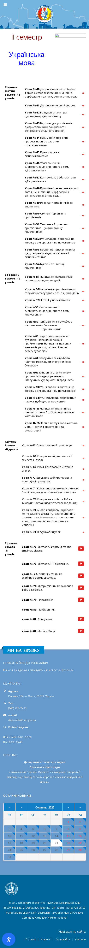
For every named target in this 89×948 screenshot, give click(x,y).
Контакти (80, 939)
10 (9, 836)
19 (33, 843)
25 (21, 850)
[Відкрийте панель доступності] (8, 939)
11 (21, 836)
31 (9, 857)
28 (56, 850)
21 (56, 843)
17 (9, 843)
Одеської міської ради (51, 772)
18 (21, 843)
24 (9, 850)
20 (44, 843)
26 (33, 850)
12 (33, 836)
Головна (30, 939)
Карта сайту (62, 939)
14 (56, 836)
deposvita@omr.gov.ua (22, 720)
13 (44, 836)
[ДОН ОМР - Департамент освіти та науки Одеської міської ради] (44, 14)
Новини (45, 939)
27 (44, 850)
